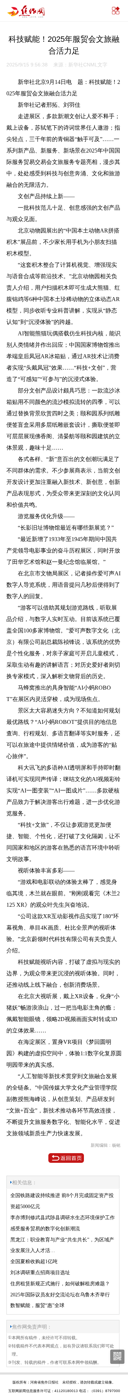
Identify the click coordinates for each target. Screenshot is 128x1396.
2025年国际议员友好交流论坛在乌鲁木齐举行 (60, 1294)
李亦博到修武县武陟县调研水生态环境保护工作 (62, 1217)
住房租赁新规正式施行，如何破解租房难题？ (60, 1283)
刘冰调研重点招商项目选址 (40, 1272)
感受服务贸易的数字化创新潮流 (45, 1228)
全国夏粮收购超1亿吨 (34, 1261)
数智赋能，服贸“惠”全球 (37, 1305)
